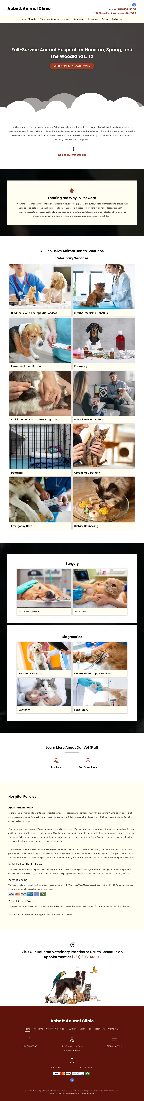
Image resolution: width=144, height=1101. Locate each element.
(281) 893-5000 (126, 9)
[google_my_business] (134, 5)
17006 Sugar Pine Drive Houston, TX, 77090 (115, 13)
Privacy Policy (91, 1093)
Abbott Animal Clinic (29, 8)
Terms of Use (82, 1093)
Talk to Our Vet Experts (72, 155)
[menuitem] (23, 19)
